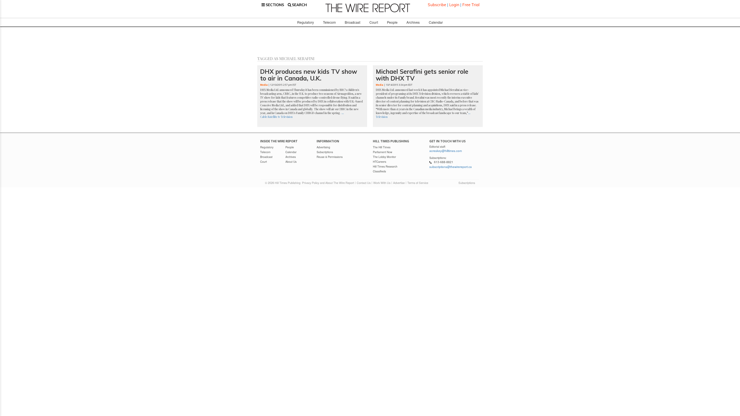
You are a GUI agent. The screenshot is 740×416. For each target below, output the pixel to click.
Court (373, 22)
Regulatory (305, 22)
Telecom (329, 22)
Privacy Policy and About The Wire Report (328, 183)
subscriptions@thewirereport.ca (450, 166)
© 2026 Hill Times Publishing (283, 183)
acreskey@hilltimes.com (445, 150)
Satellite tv (274, 117)
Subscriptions (466, 183)
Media (264, 84)
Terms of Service (417, 183)
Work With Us (381, 183)
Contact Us (364, 183)
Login (454, 4)
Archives (413, 22)
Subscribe (437, 4)
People (392, 22)
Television (287, 117)
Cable (263, 117)
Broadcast (352, 22)
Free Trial (470, 4)
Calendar (436, 22)
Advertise (399, 183)
